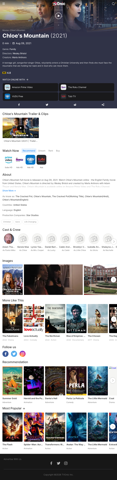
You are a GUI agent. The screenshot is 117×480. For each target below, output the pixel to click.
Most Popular (12, 408)
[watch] (58, 16)
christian (7, 222)
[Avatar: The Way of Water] (76, 427)
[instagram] (23, 356)
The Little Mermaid (97, 398)
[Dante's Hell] (55, 380)
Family (13, 49)
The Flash (7, 444)
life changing (30, 222)
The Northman (52, 336)
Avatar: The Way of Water (76, 444)
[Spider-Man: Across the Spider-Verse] (34, 427)
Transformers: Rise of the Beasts (55, 444)
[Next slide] (114, 241)
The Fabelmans (10, 336)
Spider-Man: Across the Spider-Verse (34, 444)
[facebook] (5, 356)
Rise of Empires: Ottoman (76, 336)
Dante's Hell (51, 398)
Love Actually (31, 336)
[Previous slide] (4, 241)
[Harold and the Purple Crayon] (34, 380)
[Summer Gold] (12, 380)
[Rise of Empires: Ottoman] (76, 318)
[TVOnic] (58, 3)
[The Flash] (12, 427)
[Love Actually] (34, 318)
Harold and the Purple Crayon (34, 398)
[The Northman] (55, 318)
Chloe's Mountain (17, 30)
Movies (5, 30)
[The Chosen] (98, 318)
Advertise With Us (12, 459)
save (17, 222)
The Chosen (94, 336)
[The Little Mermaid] (98, 380)
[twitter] (14, 356)
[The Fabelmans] (12, 318)
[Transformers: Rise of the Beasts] (55, 427)
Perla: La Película (75, 398)
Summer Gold (9, 398)
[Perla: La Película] (76, 380)
